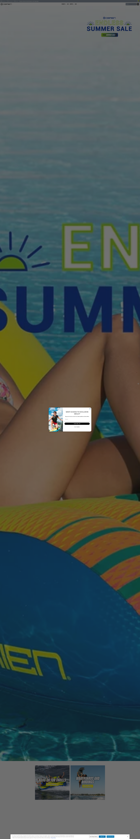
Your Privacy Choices (93, 836)
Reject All (102, 836)
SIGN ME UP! (77, 423)
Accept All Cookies (110, 836)
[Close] (128, 836)
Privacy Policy (53, 837)
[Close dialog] (90, 408)
